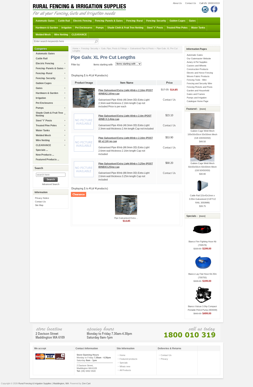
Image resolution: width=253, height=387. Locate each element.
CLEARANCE (79, 34)
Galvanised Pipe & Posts (142, 48)
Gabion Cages (177, 20)
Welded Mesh (43, 34)
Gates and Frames (196, 94)
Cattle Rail (64, 20)
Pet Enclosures (83, 27)
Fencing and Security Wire (199, 83)
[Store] (126, 332)
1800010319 (214, 3)
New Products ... (45, 154)
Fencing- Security (156, 20)
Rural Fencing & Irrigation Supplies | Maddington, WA (43, 383)
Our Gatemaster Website (199, 58)
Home (75, 48)
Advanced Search (50, 184)
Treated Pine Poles (177, 27)
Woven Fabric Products (198, 76)
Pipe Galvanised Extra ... (126, 218)
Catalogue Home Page (197, 101)
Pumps (100, 27)
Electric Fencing (82, 20)
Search (39, 168)
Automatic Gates (45, 20)
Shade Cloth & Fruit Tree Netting (125, 27)
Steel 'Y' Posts (155, 27)
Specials (124, 363)
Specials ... (42, 150)
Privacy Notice (42, 198)
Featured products (128, 359)
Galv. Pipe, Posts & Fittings (114, 48)
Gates (192, 20)
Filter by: (75, 64)
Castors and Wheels (196, 65)
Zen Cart (86, 383)
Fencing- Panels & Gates (109, 20)
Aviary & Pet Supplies (197, 62)
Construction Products (197, 69)
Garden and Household (198, 90)
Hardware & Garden (47, 27)
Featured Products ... (47, 159)
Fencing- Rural (134, 20)
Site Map (39, 205)
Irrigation (66, 27)
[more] (202, 109)
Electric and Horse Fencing (200, 73)
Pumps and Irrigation (197, 97)
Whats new (125, 366)
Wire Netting (61, 34)
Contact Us (190, 3)
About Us (177, 3)
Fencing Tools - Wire (197, 80)
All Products (125, 370)
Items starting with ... (103, 67)
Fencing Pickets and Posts (199, 87)
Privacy (164, 359)
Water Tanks (198, 27)
